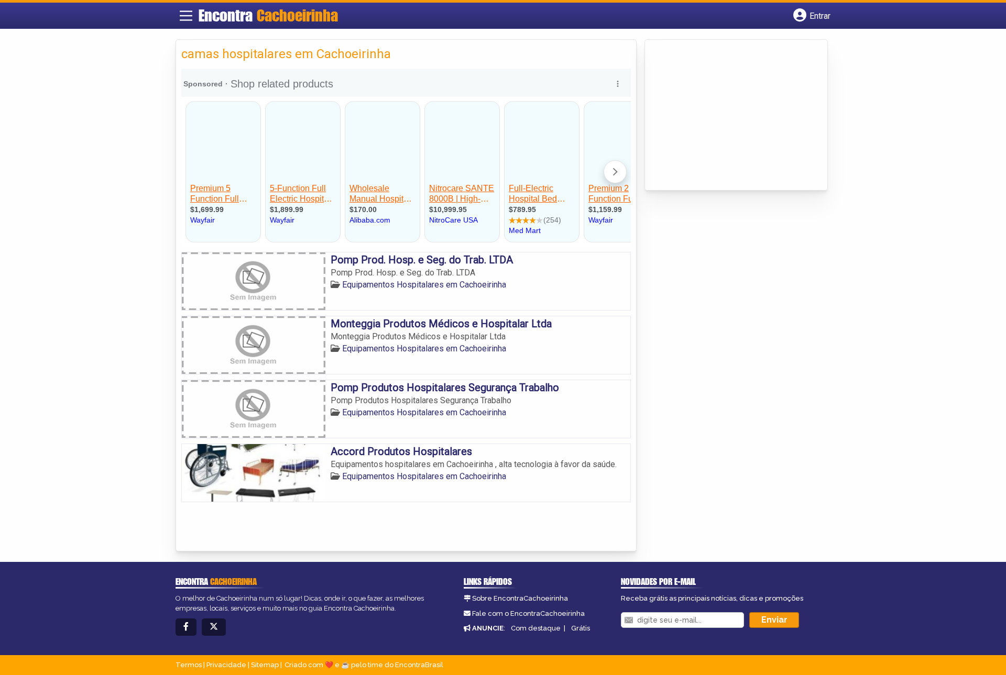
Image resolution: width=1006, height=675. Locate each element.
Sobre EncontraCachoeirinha (520, 598)
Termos (189, 665)
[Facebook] (186, 627)
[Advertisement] (728, 115)
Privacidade (226, 665)
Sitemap (265, 665)
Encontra (268, 15)
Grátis (580, 628)
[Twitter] (214, 627)
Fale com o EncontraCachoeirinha (528, 613)
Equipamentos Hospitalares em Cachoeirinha (424, 285)
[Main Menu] (186, 15)
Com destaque (536, 628)
